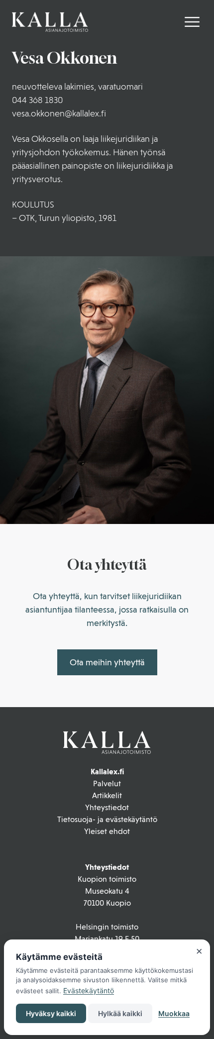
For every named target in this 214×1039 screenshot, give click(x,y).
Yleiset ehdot (107, 831)
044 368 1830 (37, 100)
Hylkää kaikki (120, 1013)
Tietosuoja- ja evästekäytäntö (107, 819)
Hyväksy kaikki (51, 1013)
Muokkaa (174, 1013)
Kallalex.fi (107, 771)
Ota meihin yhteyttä (107, 662)
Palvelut (107, 783)
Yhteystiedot (107, 807)
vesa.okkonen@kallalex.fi (59, 113)
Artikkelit (107, 795)
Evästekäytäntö (88, 990)
